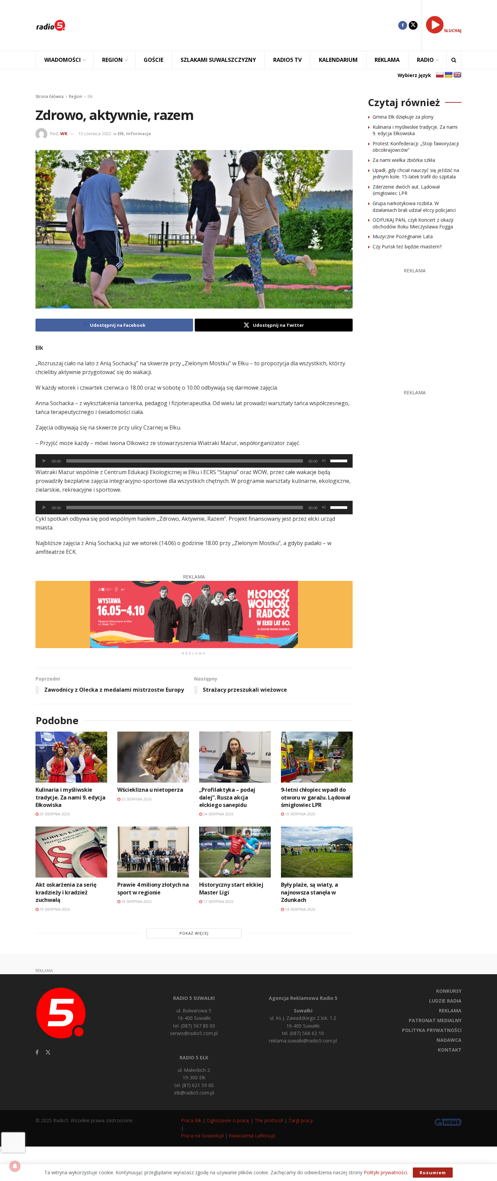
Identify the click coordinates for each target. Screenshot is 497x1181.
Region (75, 96)
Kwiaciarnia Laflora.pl (252, 1135)
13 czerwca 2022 (94, 133)
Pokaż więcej (194, 933)
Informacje (138, 133)
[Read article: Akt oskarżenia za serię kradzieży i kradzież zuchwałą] (71, 852)
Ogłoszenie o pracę (228, 1120)
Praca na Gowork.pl (202, 1135)
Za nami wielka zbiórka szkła (404, 160)
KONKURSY (449, 991)
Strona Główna (50, 96)
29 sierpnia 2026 (54, 813)
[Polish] (440, 75)
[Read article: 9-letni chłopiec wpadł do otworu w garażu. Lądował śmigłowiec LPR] (317, 757)
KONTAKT (450, 1050)
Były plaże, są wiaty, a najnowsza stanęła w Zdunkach (309, 892)
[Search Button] (453, 60)
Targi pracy (300, 1120)
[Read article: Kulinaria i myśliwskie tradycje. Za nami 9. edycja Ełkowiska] (71, 757)
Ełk (90, 96)
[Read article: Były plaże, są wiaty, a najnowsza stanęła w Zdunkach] (317, 852)
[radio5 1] (194, 614)
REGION (112, 60)
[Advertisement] (237, 25)
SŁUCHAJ (453, 30)
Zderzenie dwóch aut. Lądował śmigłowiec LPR (406, 190)
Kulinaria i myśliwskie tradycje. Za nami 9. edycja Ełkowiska (70, 797)
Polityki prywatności (385, 1172)
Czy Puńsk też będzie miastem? (407, 246)
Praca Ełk (191, 1120)
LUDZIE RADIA (445, 1001)
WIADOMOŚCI (62, 60)
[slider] (339, 460)
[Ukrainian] (449, 75)
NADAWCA (449, 1040)
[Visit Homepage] (51, 25)
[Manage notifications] (14, 1166)
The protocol (269, 1120)
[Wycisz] (324, 461)
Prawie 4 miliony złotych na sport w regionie (153, 888)
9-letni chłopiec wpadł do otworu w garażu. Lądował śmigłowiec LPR (315, 797)
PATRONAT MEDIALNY (435, 1020)
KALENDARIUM (338, 60)
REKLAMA (387, 60)
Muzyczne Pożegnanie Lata (403, 236)
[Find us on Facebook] (402, 25)
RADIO (425, 60)
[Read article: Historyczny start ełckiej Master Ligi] (235, 852)
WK (63, 133)
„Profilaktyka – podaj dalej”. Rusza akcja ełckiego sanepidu (227, 797)
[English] (457, 75)
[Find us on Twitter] (413, 25)
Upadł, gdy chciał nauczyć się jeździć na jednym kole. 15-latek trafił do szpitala (416, 173)
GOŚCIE (153, 60)
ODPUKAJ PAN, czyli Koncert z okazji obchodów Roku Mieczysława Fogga (413, 223)
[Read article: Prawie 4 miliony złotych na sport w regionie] (153, 852)
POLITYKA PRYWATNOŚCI (432, 1030)
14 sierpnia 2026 (299, 909)
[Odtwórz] (44, 461)
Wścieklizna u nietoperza (150, 789)
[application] (194, 461)
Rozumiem (433, 1173)
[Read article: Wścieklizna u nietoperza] (153, 757)
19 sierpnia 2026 (299, 813)
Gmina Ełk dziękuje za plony (403, 117)
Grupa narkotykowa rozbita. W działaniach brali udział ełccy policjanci (414, 206)
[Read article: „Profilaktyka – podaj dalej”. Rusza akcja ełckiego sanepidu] (235, 757)
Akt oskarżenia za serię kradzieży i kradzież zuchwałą (66, 892)
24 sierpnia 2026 (217, 813)
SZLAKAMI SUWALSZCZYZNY (218, 60)
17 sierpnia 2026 (217, 901)
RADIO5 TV (287, 60)
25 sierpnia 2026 (135, 799)
